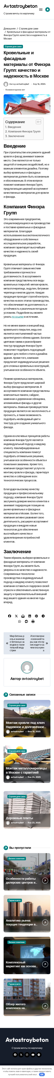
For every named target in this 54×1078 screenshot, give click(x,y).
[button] (37, 121)
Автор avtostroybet (19, 84)
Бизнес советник (17, 858)
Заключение (16, 136)
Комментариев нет (15, 89)
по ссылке (18, 316)
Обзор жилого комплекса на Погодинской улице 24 (21, 1008)
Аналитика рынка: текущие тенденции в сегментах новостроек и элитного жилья (21, 926)
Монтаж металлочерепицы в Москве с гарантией (26, 770)
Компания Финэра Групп (24, 131)
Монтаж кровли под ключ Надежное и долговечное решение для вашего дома (26, 727)
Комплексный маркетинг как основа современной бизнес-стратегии (21, 968)
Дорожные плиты (19, 818)
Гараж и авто (15, 900)
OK (41, 1074)
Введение (14, 127)
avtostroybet (33, 678)
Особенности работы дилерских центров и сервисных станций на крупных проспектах (21, 884)
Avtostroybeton (20, 6)
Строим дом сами (13, 46)
